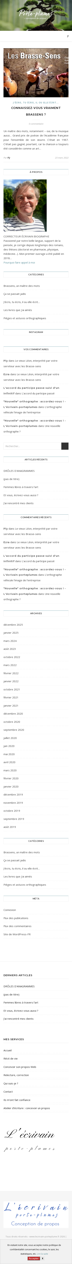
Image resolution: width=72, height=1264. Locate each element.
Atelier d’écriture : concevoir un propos (26, 1108)
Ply (8, 157)
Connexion (9, 910)
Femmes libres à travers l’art (20, 487)
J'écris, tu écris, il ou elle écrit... (36, 102)
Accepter (34, 1258)
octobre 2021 (11, 689)
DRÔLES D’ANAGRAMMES (19, 470)
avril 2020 (9, 762)
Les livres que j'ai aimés (17, 310)
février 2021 (11, 697)
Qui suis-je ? (10, 1083)
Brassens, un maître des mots (21, 286)
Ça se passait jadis (14, 294)
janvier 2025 (11, 632)
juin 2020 (9, 746)
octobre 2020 (11, 721)
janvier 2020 (11, 786)
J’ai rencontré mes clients (18, 503)
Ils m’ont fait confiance (16, 1100)
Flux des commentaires (17, 926)
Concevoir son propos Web (19, 1067)
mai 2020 (9, 754)
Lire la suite (42, 1253)
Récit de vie (10, 1058)
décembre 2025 (13, 624)
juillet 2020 (10, 738)
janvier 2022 (11, 681)
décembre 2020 (13, 713)
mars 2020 (10, 770)
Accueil (7, 1050)
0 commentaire (36, 123)
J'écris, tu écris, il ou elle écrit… (21, 302)
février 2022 (11, 673)
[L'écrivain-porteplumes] (36, 14)
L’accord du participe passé (38, 393)
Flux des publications (15, 918)
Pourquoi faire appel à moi (19, 262)
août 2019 (9, 827)
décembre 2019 (13, 794)
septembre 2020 (13, 729)
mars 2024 (10, 641)
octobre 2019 (11, 810)
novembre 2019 (13, 802)
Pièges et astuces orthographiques (24, 318)
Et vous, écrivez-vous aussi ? (20, 495)
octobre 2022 (11, 657)
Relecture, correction (16, 1075)
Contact (8, 1091)
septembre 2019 (13, 819)
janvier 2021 (11, 705)
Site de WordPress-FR (17, 934)
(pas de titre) (11, 479)
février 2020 (11, 778)
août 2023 (9, 649)
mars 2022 (10, 665)
